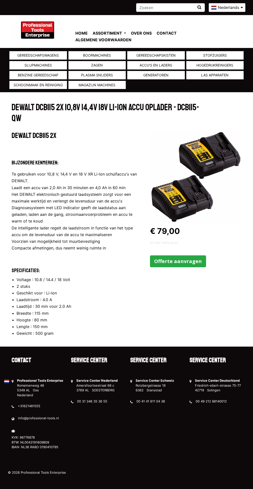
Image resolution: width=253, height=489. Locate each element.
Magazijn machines (97, 85)
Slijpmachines (38, 65)
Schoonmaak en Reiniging (38, 85)
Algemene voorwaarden (103, 39)
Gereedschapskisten (156, 55)
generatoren (156, 75)
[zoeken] (199, 7)
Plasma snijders (97, 75)
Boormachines (97, 55)
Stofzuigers (215, 55)
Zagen (97, 65)
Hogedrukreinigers (214, 65)
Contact (167, 33)
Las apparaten (215, 75)
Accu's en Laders (156, 65)
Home (81, 33)
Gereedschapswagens (38, 55)
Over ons (141, 33)
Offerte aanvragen (178, 261)
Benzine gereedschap (38, 75)
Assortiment (108, 33)
